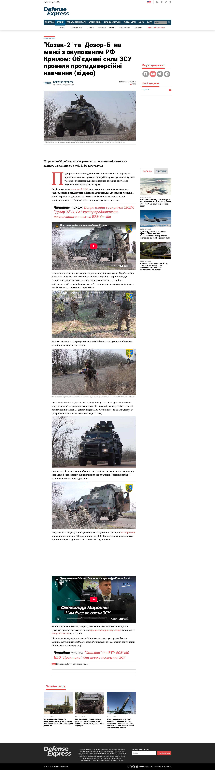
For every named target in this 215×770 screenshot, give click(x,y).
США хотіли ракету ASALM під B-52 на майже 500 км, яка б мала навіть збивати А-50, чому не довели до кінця (155, 203)
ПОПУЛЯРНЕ (161, 171)
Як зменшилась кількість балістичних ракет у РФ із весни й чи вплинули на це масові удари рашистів (58, 722)
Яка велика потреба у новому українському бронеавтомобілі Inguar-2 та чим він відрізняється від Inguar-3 (89, 722)
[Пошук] (169, 22)
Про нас (62, 27)
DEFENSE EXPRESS (63, 82)
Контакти (138, 27)
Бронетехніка (62, 664)
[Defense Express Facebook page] (157, 2)
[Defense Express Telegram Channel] (170, 2)
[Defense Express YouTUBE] (161, 2)
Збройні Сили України (80, 664)
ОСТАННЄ (147, 171)
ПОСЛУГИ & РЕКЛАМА (146, 766)
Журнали (90, 27)
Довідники (102, 27)
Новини (52, 38)
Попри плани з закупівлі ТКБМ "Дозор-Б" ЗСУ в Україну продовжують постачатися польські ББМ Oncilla (94, 212)
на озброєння (128, 532)
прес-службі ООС (78, 189)
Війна (70, 664)
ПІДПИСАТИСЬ (164, 753)
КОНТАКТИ (167, 766)
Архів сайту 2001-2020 (156, 27)
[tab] (147, 171)
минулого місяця (61, 633)
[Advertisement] (126, 12)
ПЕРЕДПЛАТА (159, 766)
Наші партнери (124, 27)
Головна (46, 38)
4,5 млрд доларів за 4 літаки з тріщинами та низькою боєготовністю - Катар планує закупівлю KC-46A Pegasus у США (155, 235)
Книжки (112, 27)
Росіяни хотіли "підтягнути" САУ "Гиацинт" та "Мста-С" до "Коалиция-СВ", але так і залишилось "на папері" (154, 267)
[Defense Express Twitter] (166, 2)
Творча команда (76, 27)
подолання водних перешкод (105, 630)
